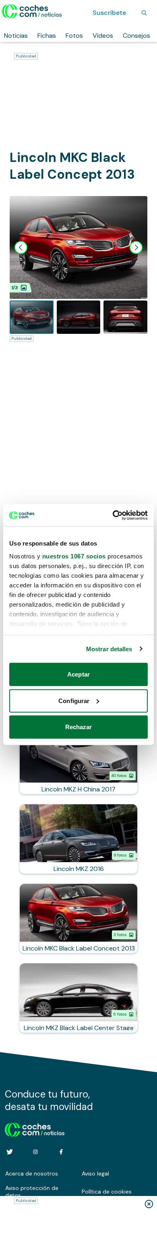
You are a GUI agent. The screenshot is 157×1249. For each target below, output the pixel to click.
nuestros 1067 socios (74, 555)
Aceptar (78, 674)
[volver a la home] (35, 1128)
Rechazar (78, 727)
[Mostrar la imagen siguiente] (136, 247)
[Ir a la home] (32, 11)
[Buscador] (144, 13)
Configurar (73, 700)
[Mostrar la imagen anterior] (20, 247)
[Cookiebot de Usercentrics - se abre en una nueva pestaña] (113, 515)
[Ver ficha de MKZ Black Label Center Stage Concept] (78, 997)
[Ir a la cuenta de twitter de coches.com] (10, 1152)
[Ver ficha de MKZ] (78, 838)
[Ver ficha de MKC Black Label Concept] (78, 918)
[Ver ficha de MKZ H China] (78, 759)
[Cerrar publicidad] (149, 1204)
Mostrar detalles (109, 648)
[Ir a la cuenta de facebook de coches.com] (61, 1152)
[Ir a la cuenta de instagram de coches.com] (35, 1152)
